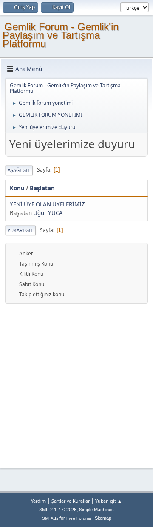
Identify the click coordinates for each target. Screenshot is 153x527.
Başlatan (42, 188)
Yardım (38, 501)
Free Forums (78, 518)
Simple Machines (96, 509)
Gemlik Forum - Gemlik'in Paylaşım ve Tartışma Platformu (61, 35)
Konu (17, 188)
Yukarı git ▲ (108, 501)
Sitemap (103, 518)
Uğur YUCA (48, 213)
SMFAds (50, 518)
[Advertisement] (76, 384)
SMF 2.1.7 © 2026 (57, 509)
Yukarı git (20, 230)
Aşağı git (19, 170)
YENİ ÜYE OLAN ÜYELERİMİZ (47, 204)
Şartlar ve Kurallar (70, 501)
